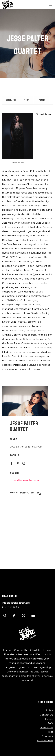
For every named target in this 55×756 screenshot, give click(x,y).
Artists (49, 710)
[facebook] (15, 616)
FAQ (50, 723)
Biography (11, 100)
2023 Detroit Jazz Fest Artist (26, 446)
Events (49, 719)
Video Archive (45, 740)
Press (50, 731)
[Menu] (50, 4)
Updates (41, 100)
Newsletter (46, 727)
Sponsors (47, 736)
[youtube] (33, 617)
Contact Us (46, 714)
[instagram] (6, 616)
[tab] (11, 100)
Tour (26, 100)
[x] (25, 616)
